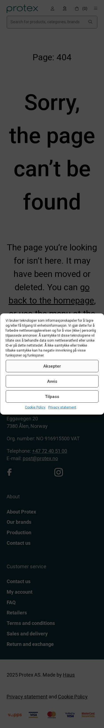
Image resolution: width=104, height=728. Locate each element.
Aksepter (52, 365)
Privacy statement (62, 407)
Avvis (52, 381)
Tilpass (52, 396)
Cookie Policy (35, 407)
